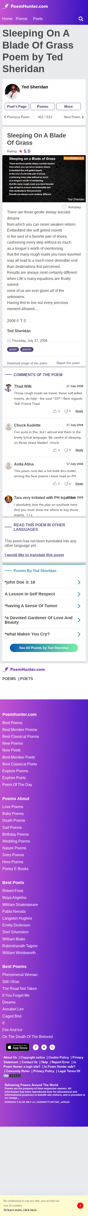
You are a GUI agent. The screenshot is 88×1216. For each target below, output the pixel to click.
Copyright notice (33, 1057)
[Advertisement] (44, 1171)
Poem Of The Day (17, 785)
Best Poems (12, 723)
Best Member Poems (19, 730)
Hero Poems (12, 862)
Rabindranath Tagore (20, 946)
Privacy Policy (43, 1071)
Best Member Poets (18, 757)
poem (13, 349)
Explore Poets (14, 778)
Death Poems (13, 820)
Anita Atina (24, 464)
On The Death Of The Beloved (27, 1037)
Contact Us (30, 1062)
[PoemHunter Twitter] (44, 1047)
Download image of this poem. (27, 363)
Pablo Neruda (14, 911)
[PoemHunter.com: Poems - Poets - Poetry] (25, 6)
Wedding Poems (16, 841)
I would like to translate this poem (34, 555)
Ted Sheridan (35, 87)
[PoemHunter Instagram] (52, 1047)
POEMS (9, 679)
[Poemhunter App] (17, 1047)
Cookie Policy (59, 1057)
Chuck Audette (27, 425)
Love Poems (12, 807)
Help (44, 1062)
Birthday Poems (15, 834)
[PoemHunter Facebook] (36, 1047)
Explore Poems (15, 771)
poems (27, 349)
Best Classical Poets (19, 764)
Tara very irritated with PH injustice (45, 498)
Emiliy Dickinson (16, 925)
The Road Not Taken (19, 989)
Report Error (61, 1062)
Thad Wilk (23, 386)
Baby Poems (13, 814)
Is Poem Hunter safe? (59, 1066)
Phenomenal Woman (20, 975)
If (3, 1023)
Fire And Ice (12, 1030)
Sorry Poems (13, 855)
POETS (26, 679)
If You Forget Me (16, 995)
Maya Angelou (14, 898)
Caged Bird (11, 1016)
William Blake (13, 939)
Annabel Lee (13, 1009)
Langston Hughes (17, 918)
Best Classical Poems (20, 737)
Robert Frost (12, 891)
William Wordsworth (19, 953)
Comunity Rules (18, 1071)
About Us (10, 1057)
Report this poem (68, 363)
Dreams (8, 1002)
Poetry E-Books (15, 869)
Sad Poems (12, 828)
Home (7, 19)
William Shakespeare (20, 905)
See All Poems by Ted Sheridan (44, 648)
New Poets (11, 750)
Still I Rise (10, 982)
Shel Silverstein (15, 932)
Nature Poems (14, 848)
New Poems (12, 743)
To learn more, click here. (20, 1210)
